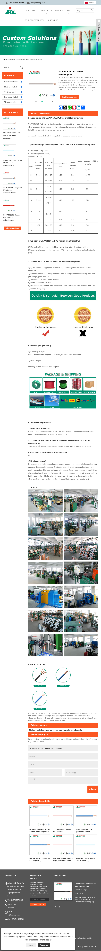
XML (79, 947)
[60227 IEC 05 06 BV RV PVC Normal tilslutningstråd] (86, 844)
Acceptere (44, 945)
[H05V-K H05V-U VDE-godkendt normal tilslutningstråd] (86, 816)
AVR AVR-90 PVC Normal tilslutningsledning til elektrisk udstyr (63, 859)
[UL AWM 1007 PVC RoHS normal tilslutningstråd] (39, 816)
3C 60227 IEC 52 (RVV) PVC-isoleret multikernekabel (12, 190)
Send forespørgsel (34, 20)
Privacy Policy (90, 947)
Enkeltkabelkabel (10, 82)
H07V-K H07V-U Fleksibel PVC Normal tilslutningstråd (39, 859)
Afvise (31, 945)
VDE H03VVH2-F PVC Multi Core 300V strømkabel (11, 135)
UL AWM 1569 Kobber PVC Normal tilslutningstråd (11, 217)
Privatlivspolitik (45, 940)
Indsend (93, 789)
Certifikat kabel (10, 92)
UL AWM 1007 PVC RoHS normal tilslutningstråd (39, 830)
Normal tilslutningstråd (34, 59)
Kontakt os (52, 20)
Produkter (46, 10)
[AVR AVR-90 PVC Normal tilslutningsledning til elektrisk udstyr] (63, 844)
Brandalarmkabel (11, 97)
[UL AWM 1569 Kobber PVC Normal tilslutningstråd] (63, 816)
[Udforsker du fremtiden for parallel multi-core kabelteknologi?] (63, 891)
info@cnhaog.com (38, 3)
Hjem (27, 10)
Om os (35, 10)
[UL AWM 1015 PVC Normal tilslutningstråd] (36, 101)
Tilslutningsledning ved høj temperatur (45, 730)
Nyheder (59, 10)
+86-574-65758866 (16, 900)
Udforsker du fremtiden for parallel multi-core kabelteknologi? (85, 887)
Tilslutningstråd (20, 59)
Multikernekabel (10, 87)
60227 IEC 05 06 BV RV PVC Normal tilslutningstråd (12, 162)
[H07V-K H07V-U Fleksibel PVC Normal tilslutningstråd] (39, 844)
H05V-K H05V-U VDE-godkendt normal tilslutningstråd (84, 831)
